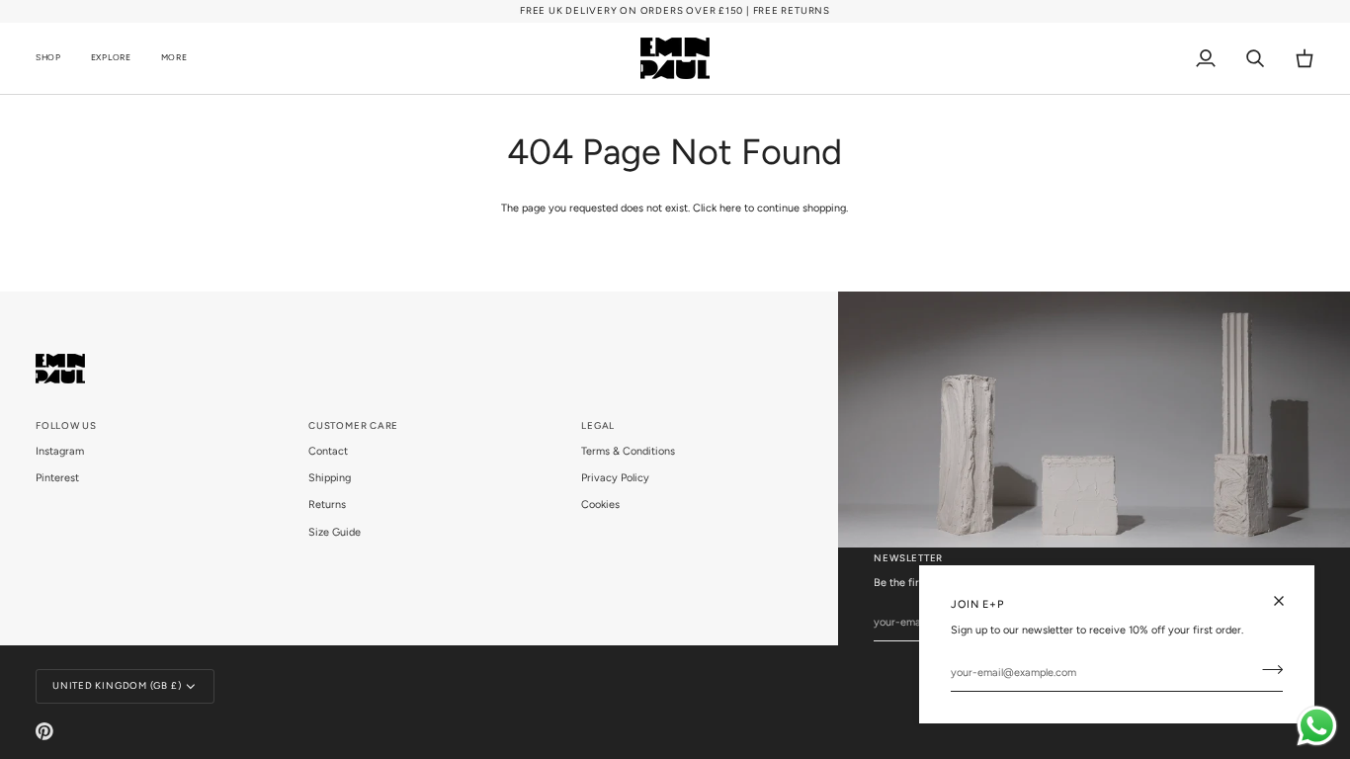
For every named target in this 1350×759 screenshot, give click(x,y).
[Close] (1287, 600)
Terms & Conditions (628, 451)
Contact (328, 451)
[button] (56, 58)
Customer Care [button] (353, 425)
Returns (327, 504)
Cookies (600, 504)
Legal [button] (598, 425)
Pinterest (57, 477)
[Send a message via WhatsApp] (1317, 726)
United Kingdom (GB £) (116, 685)
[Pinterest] (44, 731)
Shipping (329, 477)
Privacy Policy (615, 477)
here (730, 208)
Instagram (60, 451)
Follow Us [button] (66, 425)
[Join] (1266, 670)
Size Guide (334, 532)
